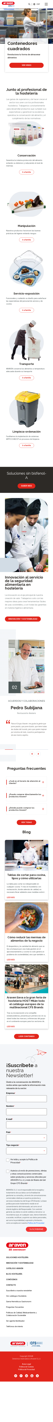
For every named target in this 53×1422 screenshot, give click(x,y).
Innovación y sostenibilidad (20, 1263)
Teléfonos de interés (14, 1326)
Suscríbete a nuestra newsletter (19, 1290)
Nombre (10, 1106)
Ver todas (26, 822)
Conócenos (11, 1279)
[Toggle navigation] (46, 4)
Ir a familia (26, 172)
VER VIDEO (26, 65)
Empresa (10, 1093)
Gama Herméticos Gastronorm (18, 1301)
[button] (38, 4)
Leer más (11, 897)
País (8, 1132)
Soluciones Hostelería (17, 1257)
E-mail (9, 1119)
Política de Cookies (26, 1367)
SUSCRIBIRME (36, 1229)
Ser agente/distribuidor (15, 1321)
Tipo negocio (12, 1145)
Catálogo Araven (14, 1268)
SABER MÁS (26, 486)
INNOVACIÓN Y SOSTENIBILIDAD (22, 619)
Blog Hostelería (14, 1274)
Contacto (11, 1285)
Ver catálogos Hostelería (16, 1296)
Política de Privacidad (36, 1223)
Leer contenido (26, 1036)
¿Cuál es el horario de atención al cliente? (24, 782)
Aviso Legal (26, 1364)
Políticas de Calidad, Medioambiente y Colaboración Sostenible (21, 1314)
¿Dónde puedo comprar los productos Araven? (21, 809)
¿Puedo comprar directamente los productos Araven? (25, 795)
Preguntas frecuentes (15, 1307)
